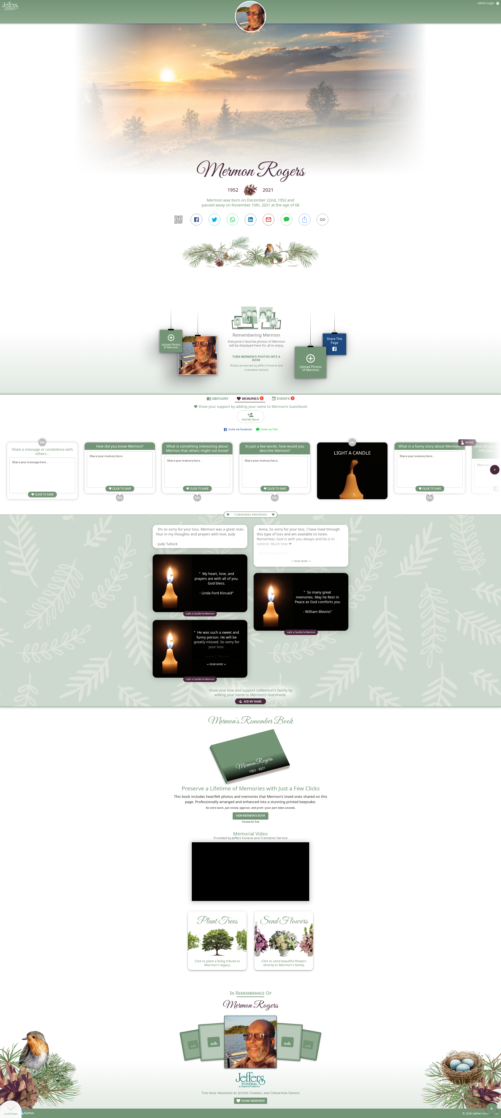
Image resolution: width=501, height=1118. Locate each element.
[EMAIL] (268, 219)
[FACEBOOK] (196, 219)
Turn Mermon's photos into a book (256, 358)
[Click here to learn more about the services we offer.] (250, 1080)
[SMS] (286, 219)
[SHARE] (304, 219)
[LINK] (322, 219)
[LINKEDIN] (250, 219)
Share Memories (253, 1100)
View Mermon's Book (250, 815)
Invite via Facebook (239, 429)
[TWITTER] (214, 219)
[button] (200, 613)
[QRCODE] (178, 219)
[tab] (217, 398)
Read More (216, 664)
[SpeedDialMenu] (491, 1108)
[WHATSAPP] (232, 219)
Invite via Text (269, 429)
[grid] (250, 345)
